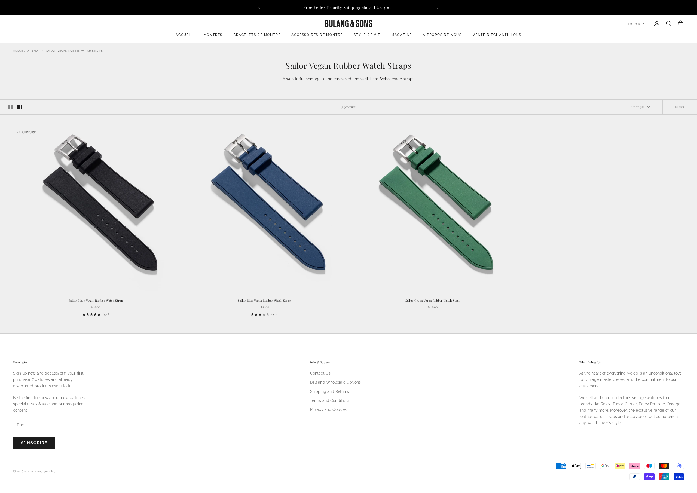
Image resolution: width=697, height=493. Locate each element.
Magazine (401, 35)
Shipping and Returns (329, 391)
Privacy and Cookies (328, 409)
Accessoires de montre (317, 35)
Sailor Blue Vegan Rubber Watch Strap (264, 300)
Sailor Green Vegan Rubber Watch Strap (432, 300)
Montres (213, 35)
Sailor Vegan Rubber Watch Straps (74, 50)
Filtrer (679, 107)
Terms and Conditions (330, 400)
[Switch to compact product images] (29, 107)
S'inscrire (34, 443)
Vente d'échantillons (497, 35)
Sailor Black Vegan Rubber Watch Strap (96, 300)
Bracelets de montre (256, 35)
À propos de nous (442, 35)
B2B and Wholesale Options (335, 382)
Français (634, 23)
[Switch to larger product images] (10, 107)
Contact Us (320, 373)
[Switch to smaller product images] (19, 107)
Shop (35, 50)
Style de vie (367, 35)
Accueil (184, 35)
